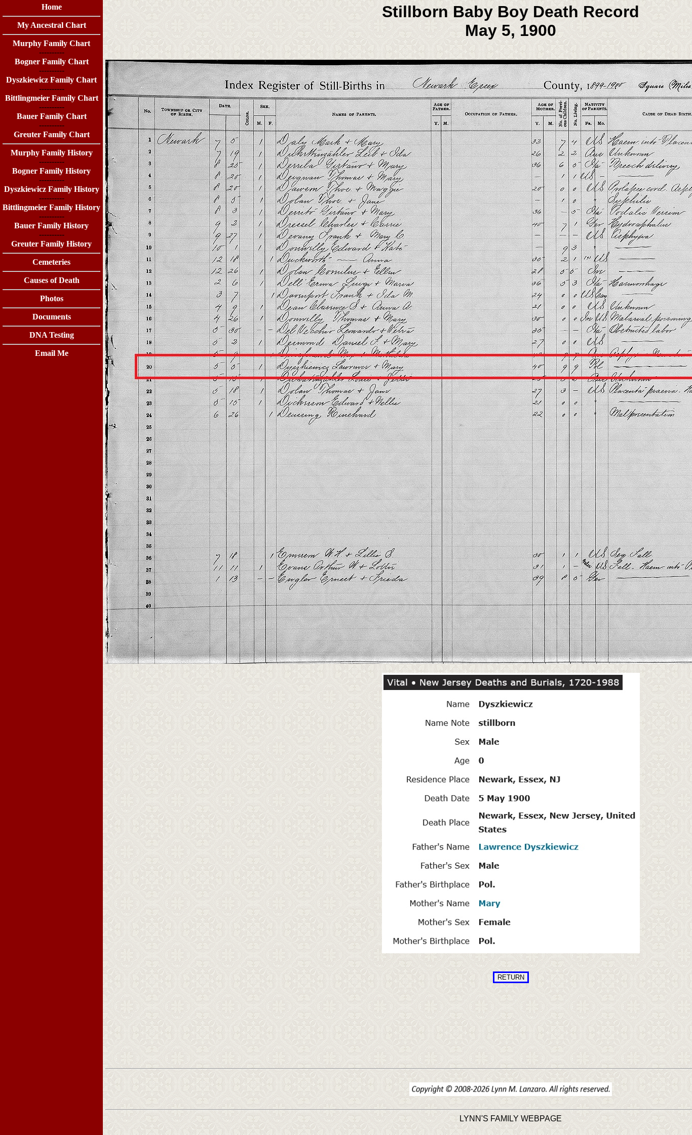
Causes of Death (52, 280)
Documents (51, 316)
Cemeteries (51, 262)
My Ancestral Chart (51, 25)
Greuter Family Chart (52, 134)
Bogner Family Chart (52, 61)
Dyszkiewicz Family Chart (51, 79)
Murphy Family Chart (51, 43)
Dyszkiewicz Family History (51, 189)
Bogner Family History (51, 171)
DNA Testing (51, 335)
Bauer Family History (51, 225)
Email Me (51, 353)
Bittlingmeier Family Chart (51, 98)
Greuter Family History (51, 243)
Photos (51, 298)
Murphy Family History (52, 152)
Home (52, 7)
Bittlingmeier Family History (51, 207)
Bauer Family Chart (52, 116)
